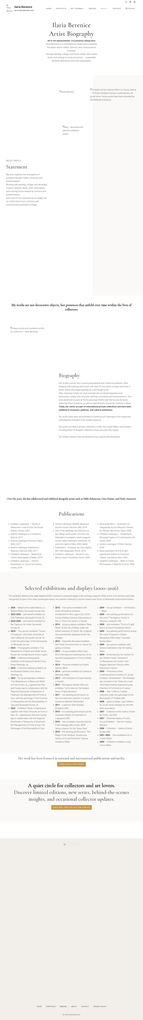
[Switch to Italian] (130, 8)
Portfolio (61, 8)
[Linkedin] (130, 2)
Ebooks (92, 8)
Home (48, 8)
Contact (117, 8)
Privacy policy (99, 1006)
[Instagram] (126, 2)
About (74, 1006)
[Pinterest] (135, 2)
